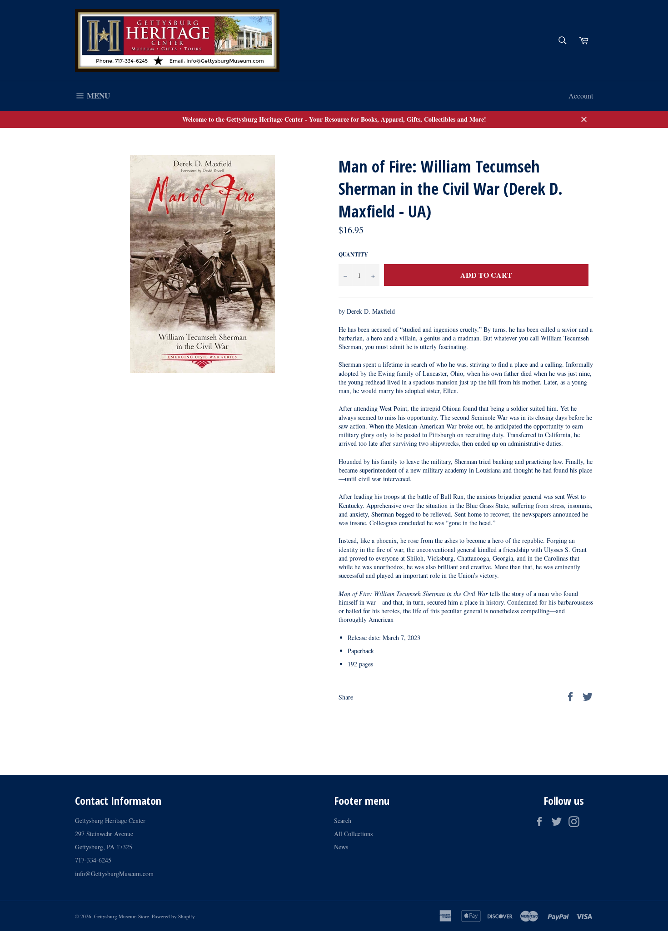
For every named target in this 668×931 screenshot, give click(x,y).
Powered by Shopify (173, 916)
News (341, 846)
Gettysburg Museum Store (121, 916)
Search (342, 820)
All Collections (353, 833)
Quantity (353, 254)
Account (580, 95)
